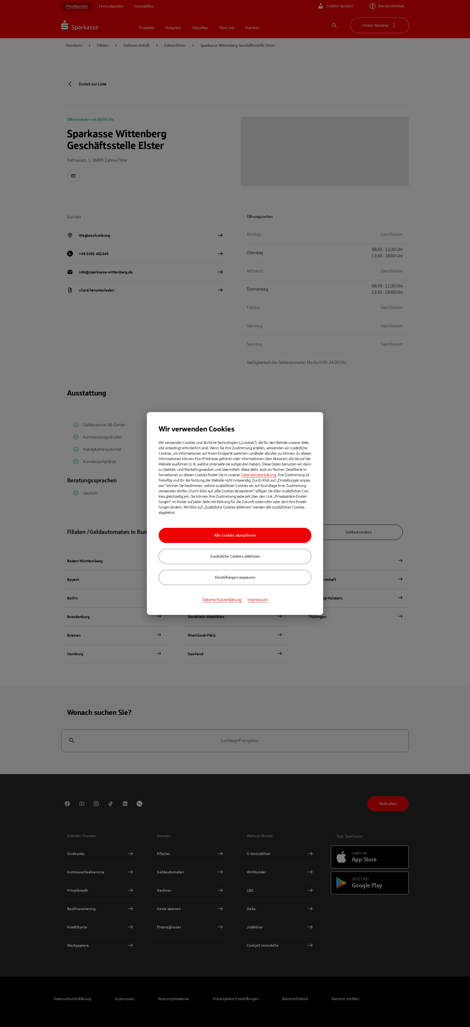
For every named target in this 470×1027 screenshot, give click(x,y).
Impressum (257, 599)
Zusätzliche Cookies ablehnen (235, 556)
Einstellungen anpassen (235, 577)
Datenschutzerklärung (258, 475)
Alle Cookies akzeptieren (235, 535)
